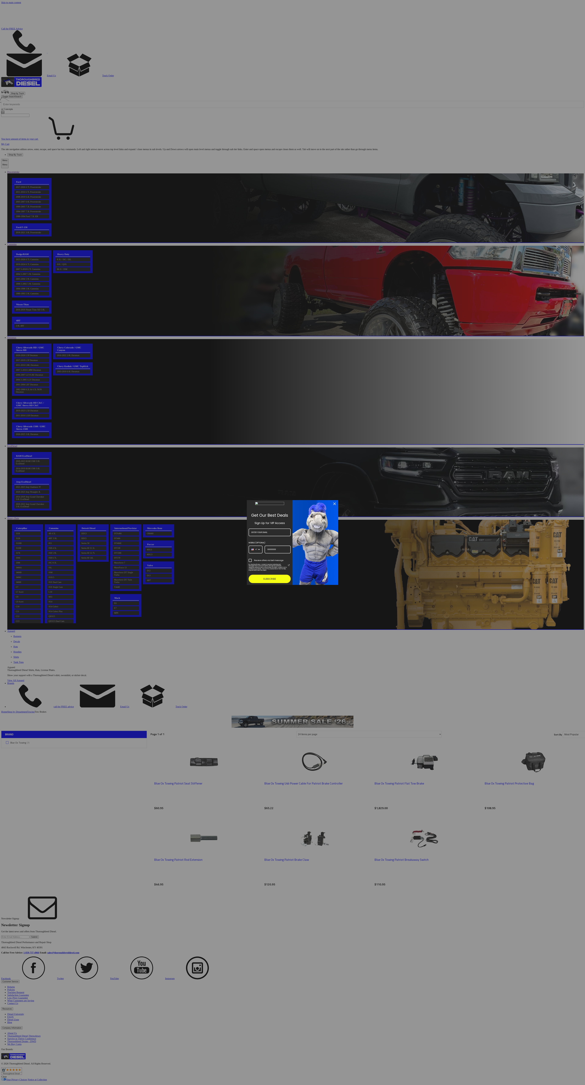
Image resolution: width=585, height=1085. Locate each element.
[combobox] (255, 549)
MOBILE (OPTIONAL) (257, 542)
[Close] (334, 503)
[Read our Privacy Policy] (289, 565)
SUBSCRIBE (269, 579)
